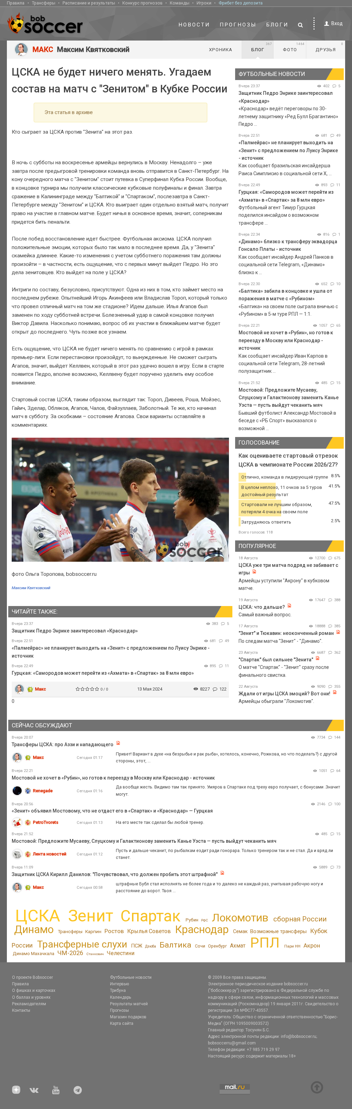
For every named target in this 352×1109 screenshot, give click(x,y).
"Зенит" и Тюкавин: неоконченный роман (286, 633)
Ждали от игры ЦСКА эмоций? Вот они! (284, 693)
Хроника (220, 49)
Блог (261, 47)
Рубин (192, 919)
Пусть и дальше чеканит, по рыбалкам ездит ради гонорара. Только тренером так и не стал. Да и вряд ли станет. (224, 854)
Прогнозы (238, 25)
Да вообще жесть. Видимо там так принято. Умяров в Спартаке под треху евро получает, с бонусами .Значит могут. (228, 790)
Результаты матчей (129, 1003)
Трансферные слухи (82, 944)
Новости (194, 25)
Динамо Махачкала (33, 953)
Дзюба (150, 946)
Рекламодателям (29, 1003)
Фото (294, 47)
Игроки (204, 2)
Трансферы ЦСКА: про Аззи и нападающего (63, 744)
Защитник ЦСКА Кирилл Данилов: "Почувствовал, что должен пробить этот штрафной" (115, 874)
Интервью (119, 984)
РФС (204, 920)
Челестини (120, 953)
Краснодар (202, 929)
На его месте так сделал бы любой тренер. (160, 822)
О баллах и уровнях (31, 997)
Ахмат (237, 945)
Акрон (312, 945)
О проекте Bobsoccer (32, 977)
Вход (337, 23)
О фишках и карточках (33, 990)
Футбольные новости (131, 977)
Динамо (34, 929)
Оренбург (217, 946)
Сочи (200, 946)
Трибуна (118, 990)
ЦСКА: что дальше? (262, 607)
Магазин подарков (128, 1017)
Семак (240, 931)
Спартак (150, 916)
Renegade (43, 790)
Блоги (277, 25)
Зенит (90, 916)
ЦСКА (37, 916)
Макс (40, 689)
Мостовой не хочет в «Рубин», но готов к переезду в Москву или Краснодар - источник (286, 340)
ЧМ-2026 (70, 953)
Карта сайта (121, 1023)
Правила (15, 2)
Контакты (21, 1010)
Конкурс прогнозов (142, 2)
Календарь (120, 997)
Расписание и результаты (89, 2)
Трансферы (43, 2)
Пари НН (292, 946)
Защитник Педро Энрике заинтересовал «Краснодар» (75, 631)
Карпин (93, 931)
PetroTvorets (45, 822)
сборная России (300, 919)
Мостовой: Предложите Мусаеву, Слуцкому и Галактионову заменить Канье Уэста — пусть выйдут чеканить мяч (289, 397)
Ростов (114, 931)
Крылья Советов (149, 931)
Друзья (329, 47)
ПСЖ (136, 946)
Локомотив (240, 917)
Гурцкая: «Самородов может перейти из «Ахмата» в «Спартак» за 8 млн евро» (103, 673)
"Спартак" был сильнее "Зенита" (276, 659)
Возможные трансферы (278, 931)
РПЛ (264, 942)
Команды (179, 2)
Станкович (95, 954)
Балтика (175, 945)
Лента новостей (49, 853)
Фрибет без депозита (241, 2)
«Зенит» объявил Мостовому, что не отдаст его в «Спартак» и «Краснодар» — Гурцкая (112, 811)
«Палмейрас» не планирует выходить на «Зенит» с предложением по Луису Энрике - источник (288, 150)
